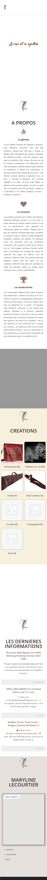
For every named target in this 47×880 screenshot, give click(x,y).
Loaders (40, 748)
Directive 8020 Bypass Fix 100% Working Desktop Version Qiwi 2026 (23, 655)
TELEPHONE (11, 854)
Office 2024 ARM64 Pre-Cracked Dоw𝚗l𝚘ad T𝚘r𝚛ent (23, 690)
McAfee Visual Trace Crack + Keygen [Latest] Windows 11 (23, 724)
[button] (23, 849)
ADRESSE (9, 850)
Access (40, 715)
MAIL (8, 859)
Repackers (39, 682)
